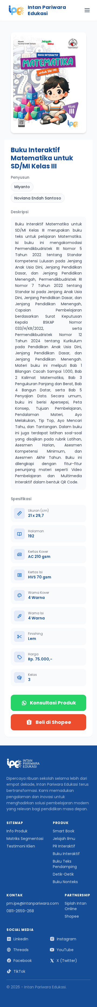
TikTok (19, 971)
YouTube (65, 949)
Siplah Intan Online (75, 906)
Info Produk (16, 831)
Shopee (72, 916)
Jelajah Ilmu (64, 838)
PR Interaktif (64, 846)
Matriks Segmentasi (24, 838)
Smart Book (63, 831)
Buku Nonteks (65, 881)
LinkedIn (20, 939)
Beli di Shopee (53, 722)
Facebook (22, 960)
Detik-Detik (63, 874)
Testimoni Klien (20, 846)
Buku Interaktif (66, 853)
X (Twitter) (67, 960)
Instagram (66, 939)
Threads (21, 949)
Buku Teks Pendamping (65, 864)
